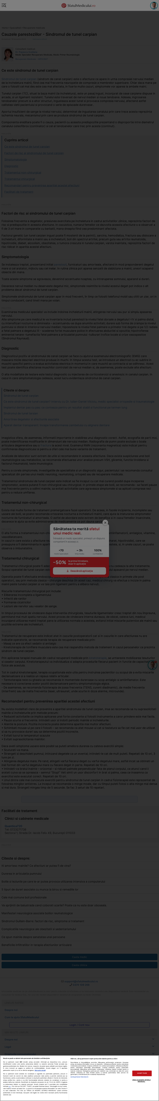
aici (10, 1086)
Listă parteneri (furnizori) (79, 1077)
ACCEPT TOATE (142, 1073)
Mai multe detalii (40, 1070)
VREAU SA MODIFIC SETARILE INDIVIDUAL (141, 1080)
